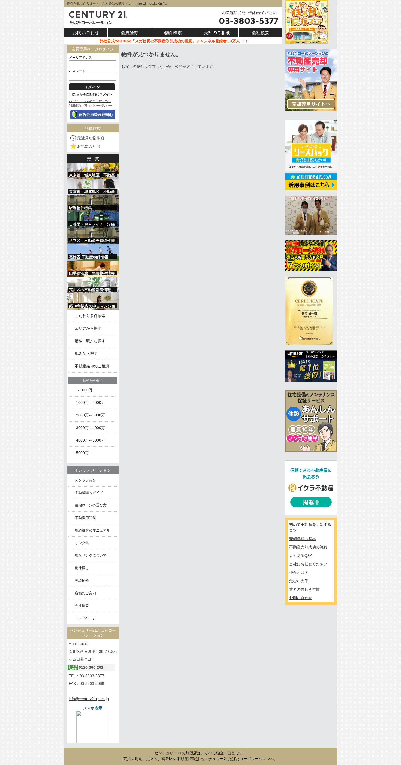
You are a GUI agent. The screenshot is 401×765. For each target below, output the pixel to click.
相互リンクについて (91, 555)
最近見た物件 (90, 138)
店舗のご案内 (85, 593)
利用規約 (75, 105)
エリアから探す (88, 328)
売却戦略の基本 (302, 538)
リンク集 (82, 543)
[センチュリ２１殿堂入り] (311, 215)
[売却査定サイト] (311, 80)
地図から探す (86, 354)
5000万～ (84, 453)
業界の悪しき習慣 (304, 589)
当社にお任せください (308, 564)
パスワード (77, 71)
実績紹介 (82, 580)
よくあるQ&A (300, 555)
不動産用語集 (85, 518)
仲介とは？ (298, 572)
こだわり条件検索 (90, 316)
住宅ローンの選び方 (91, 505)
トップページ (85, 618)
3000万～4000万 (90, 428)
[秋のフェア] (306, 21)
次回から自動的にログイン (92, 94)
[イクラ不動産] (311, 487)
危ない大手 (298, 581)
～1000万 (84, 390)
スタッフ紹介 (85, 480)
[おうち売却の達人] (309, 310)
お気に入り (88, 146)
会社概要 (82, 606)
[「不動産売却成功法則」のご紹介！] (311, 366)
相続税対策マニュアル (92, 530)
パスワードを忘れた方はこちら (90, 101)
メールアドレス (80, 57)
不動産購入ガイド (89, 493)
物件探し (82, 568)
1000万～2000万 (90, 403)
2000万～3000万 (90, 415)
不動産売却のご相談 (92, 366)
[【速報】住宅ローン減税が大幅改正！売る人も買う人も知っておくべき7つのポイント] (311, 255)
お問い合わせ (300, 598)
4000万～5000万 (90, 440)
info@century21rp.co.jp (89, 699)
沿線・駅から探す (90, 341)
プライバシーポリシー (97, 105)
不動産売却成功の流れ (308, 547)
